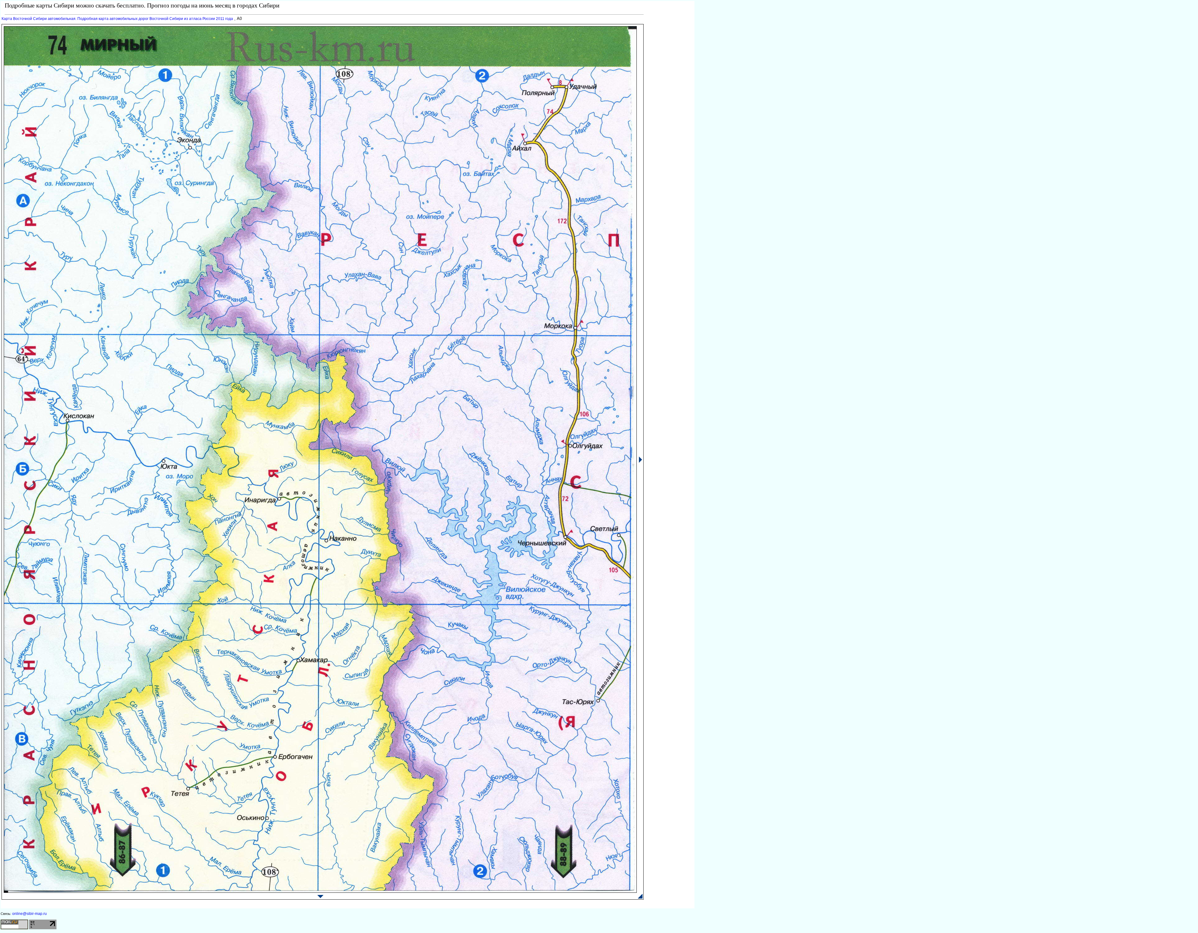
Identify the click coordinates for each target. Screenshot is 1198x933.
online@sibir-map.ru (29, 913)
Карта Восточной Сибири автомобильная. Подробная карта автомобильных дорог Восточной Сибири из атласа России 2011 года (117, 19)
